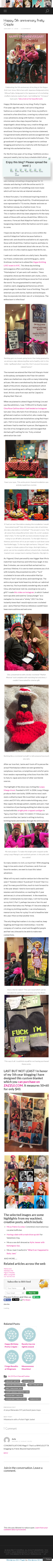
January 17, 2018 (11, 29)
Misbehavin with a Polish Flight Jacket (19, 1418)
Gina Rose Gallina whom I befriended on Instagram (25, 408)
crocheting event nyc (15, 1385)
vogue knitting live (14, 1395)
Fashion (27, 1376)
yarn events (35, 1399)
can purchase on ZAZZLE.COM (22, 1083)
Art (9, 1376)
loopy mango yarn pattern (17, 1392)
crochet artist (12, 1381)
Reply (6, 1453)
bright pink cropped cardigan (30, 810)
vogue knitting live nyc (16, 1399)
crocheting (28, 1381)
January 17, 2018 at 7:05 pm (22, 1441)
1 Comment (26, 29)
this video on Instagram (24, 592)
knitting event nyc (14, 1388)
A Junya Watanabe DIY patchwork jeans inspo (22, 1409)
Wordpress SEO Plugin (16, 1560)
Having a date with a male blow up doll (23, 1234)
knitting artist (35, 1385)
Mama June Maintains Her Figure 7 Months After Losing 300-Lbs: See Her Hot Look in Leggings (9, 1272)
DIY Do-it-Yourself (17, 1376)
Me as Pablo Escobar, (16, 1226)
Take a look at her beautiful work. (30, 99)
